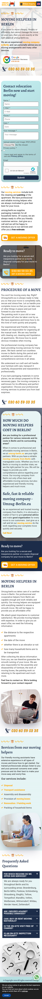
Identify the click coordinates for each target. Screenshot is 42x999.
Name (6, 100)
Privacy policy (10, 148)
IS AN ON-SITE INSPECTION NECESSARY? (17, 934)
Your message (10, 131)
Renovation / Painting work (17, 803)
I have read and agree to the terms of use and (20, 155)
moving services (13, 192)
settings (25, 991)
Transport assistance (14, 790)
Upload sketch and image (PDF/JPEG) (19, 142)
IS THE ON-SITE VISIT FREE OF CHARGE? (19, 927)
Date (6, 123)
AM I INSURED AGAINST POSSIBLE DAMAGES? (15, 912)
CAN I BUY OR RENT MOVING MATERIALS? (18, 919)
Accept (6, 995)
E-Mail (6, 108)
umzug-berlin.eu (16, 453)
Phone (6, 115)
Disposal (8, 785)
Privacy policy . (17, 156)
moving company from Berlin (17, 459)
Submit (21, 177)
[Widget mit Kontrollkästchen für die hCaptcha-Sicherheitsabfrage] (20, 170)
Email (5, 160)
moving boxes (23, 798)
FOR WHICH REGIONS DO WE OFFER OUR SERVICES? (18, 875)
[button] (21, 875)
